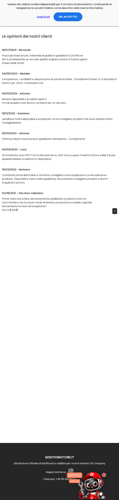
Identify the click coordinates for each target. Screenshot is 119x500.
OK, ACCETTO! (68, 17)
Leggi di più (43, 17)
